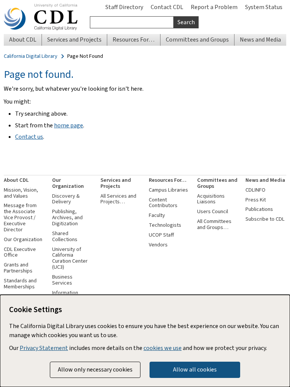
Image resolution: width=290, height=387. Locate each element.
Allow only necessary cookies (95, 369)
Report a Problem (214, 7)
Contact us (29, 137)
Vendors (158, 244)
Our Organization (23, 239)
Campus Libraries (168, 190)
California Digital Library (30, 56)
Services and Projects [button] (74, 39)
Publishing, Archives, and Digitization (67, 217)
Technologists (165, 225)
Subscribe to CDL (265, 219)
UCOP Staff (161, 234)
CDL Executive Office (20, 252)
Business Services (62, 279)
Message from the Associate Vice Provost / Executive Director (20, 217)
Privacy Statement (44, 348)
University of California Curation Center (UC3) (70, 258)
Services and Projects (115, 183)
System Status (263, 7)
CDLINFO (255, 190)
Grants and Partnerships (18, 267)
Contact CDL (167, 7)
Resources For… (168, 180)
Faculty (157, 215)
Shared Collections (64, 236)
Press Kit (255, 199)
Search (186, 22)
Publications (259, 209)
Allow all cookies (195, 369)
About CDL (16, 180)
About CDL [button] (22, 39)
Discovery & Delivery (66, 199)
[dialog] (145, 341)
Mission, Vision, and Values (21, 193)
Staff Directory (124, 7)
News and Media (265, 180)
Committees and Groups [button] (197, 39)
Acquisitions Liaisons (211, 199)
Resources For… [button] (133, 39)
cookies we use (162, 348)
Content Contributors (163, 202)
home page (68, 125)
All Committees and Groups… (214, 224)
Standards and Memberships (20, 283)
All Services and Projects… (118, 199)
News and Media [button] (260, 39)
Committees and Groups (217, 183)
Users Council (212, 211)
